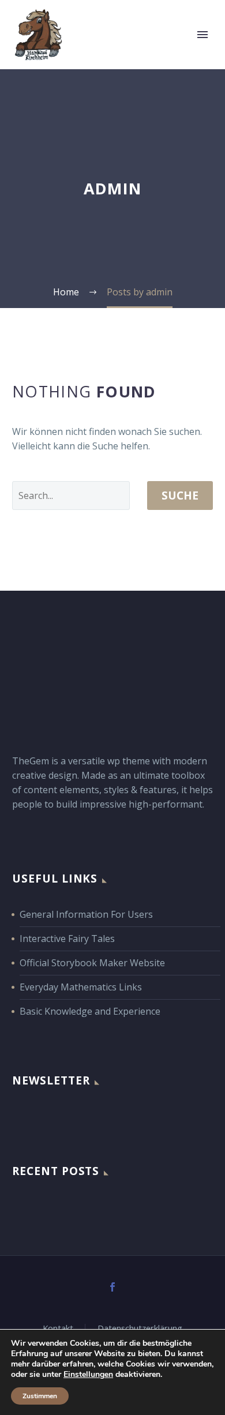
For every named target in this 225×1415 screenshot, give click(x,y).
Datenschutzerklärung (139, 1328)
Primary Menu (202, 34)
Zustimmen (39, 1396)
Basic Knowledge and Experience (90, 1011)
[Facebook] (112, 1287)
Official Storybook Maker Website (92, 962)
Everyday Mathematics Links (81, 987)
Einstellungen (88, 1374)
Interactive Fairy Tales (67, 938)
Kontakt (58, 1328)
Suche (180, 495)
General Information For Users (86, 914)
